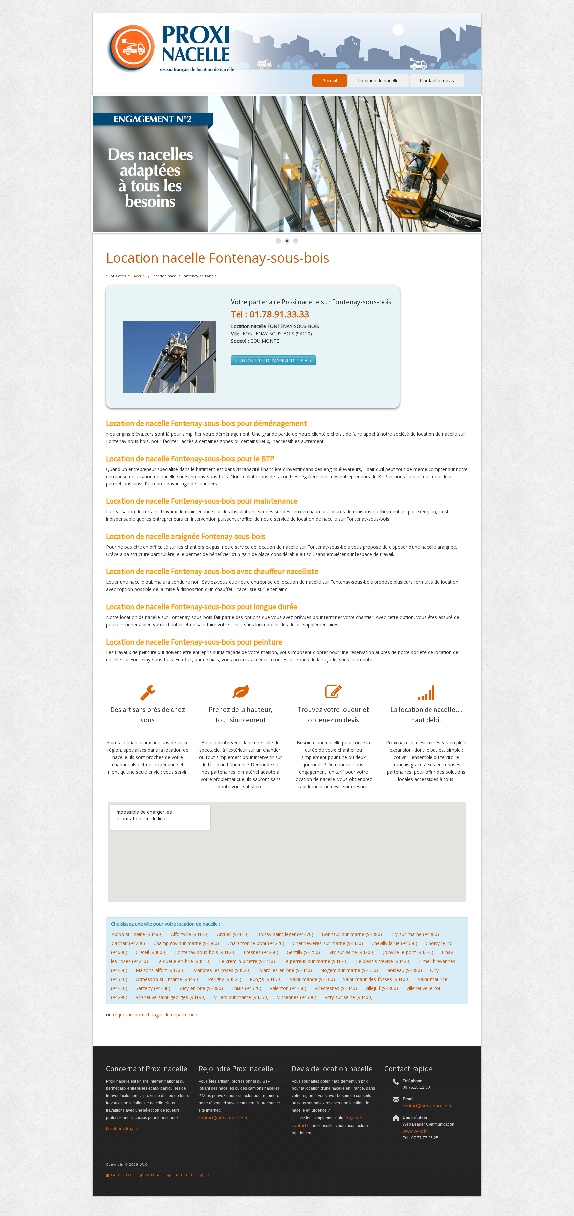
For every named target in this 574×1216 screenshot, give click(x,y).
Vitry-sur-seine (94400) (349, 997)
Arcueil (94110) (233, 934)
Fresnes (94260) (261, 952)
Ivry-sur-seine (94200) (351, 952)
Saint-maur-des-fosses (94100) (376, 979)
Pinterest (182, 1175)
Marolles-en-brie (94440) (285, 970)
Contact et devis (437, 80)
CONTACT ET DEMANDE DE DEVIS (273, 360)
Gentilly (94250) (303, 952)
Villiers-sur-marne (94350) (241, 997)
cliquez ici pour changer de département (156, 1014)
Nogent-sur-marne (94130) (349, 970)
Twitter (151, 1175)
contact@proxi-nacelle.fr (223, 1118)
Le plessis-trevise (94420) (383, 961)
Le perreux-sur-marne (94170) (315, 961)
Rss (208, 1175)
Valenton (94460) (288, 988)
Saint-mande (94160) (312, 979)
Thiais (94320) (246, 988)
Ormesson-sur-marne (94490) (168, 979)
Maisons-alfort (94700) (160, 970)
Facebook (121, 1175)
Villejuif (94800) (381, 988)
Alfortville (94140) (190, 934)
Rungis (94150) (266, 979)
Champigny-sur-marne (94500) (186, 943)
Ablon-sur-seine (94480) (137, 934)
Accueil (329, 80)
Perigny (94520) (224, 979)
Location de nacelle (378, 80)
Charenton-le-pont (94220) (255, 943)
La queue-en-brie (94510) (183, 961)
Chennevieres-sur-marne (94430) (328, 943)
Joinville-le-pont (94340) (408, 952)
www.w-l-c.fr (415, 1131)
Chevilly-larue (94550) (394, 943)
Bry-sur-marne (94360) (414, 934)
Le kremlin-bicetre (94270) (247, 961)
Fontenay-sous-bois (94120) (205, 952)
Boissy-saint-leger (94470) (285, 934)
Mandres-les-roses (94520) (222, 970)
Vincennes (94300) (296, 997)
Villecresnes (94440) (336, 988)
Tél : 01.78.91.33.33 (270, 314)
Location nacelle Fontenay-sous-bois (217, 257)
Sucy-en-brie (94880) (201, 988)
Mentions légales (123, 1128)
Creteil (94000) (151, 952)
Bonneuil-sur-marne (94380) (352, 934)
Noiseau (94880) (404, 970)
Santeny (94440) (153, 988)
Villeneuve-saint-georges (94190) (171, 997)
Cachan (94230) (128, 943)
